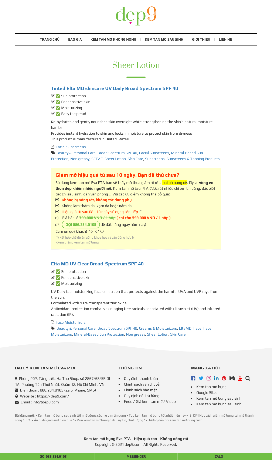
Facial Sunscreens (71, 147)
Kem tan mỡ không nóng (113, 39)
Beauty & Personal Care (76, 153)
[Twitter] (201, 379)
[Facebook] (193, 379)
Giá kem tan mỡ (149, 401)
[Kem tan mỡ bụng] (247, 379)
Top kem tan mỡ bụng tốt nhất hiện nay (157, 415)
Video (171, 401)
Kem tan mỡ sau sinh (164, 39)
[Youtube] (240, 379)
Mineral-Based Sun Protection (99, 334)
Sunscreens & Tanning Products (193, 159)
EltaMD (185, 328)
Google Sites (207, 392)
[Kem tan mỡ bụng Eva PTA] (136, 16)
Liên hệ (225, 39)
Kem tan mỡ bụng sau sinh (218, 398)
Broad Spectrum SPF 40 (117, 153)
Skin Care (135, 159)
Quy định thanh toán (141, 378)
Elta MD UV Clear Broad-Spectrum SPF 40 (97, 263)
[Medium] (232, 379)
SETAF (97, 159)
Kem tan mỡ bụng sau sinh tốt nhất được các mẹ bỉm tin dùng (82, 415)
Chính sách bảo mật (140, 390)
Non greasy (79, 159)
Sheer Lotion (115, 159)
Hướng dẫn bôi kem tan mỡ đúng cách (175, 420)
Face (197, 328)
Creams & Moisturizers (158, 328)
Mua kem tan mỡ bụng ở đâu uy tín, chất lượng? (110, 420)
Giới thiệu (201, 39)
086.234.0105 (51, 390)
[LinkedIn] (216, 379)
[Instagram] (209, 379)
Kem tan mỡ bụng (211, 387)
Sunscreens (155, 159)
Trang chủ (50, 39)
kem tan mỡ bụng (86, 242)
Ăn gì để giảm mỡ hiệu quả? (54, 420)
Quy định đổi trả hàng (141, 395)
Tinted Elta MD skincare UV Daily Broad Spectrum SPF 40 (114, 88)
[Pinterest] (224, 379)
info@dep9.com (46, 402)
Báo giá (75, 39)
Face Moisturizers (71, 322)
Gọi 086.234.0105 (80, 224)
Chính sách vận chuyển (143, 384)
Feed (128, 401)
